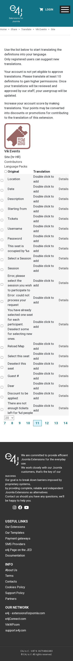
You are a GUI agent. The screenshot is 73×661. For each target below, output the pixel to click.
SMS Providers (15, 544)
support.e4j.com (15, 630)
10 (28, 423)
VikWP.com (12, 624)
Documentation (15, 555)
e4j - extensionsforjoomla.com (25, 613)
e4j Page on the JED (18, 550)
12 (47, 423)
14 (65, 423)
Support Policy (15, 593)
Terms (9, 576)
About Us (11, 570)
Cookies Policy (15, 587)
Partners (10, 599)
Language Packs (15, 166)
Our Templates (14, 532)
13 (56, 423)
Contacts (11, 581)
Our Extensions (15, 527)
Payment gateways (17, 538)
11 (37, 423)
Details (64, 179)
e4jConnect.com (15, 619)
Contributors (13, 162)
